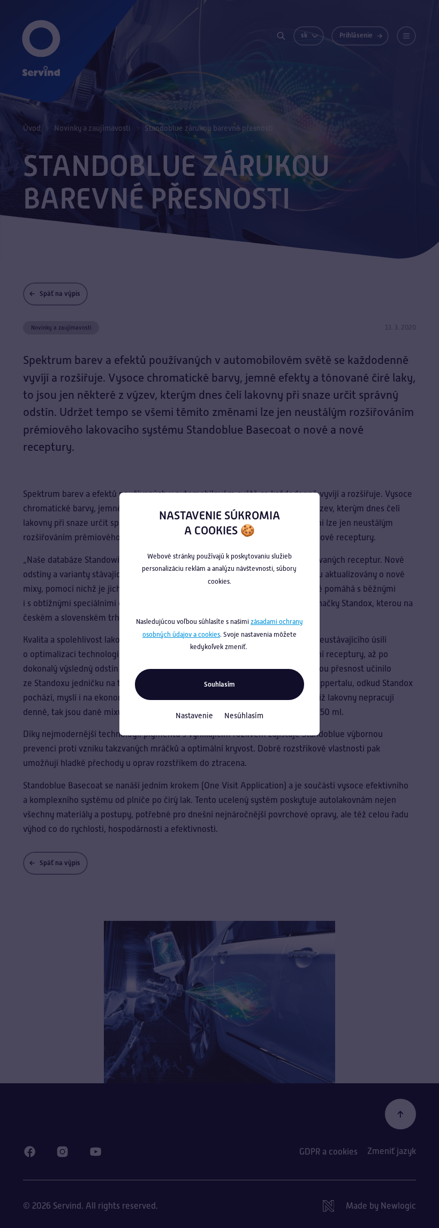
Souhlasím (219, 684)
